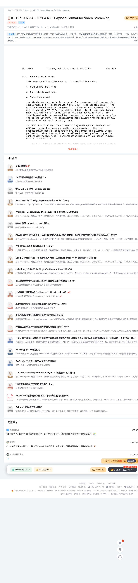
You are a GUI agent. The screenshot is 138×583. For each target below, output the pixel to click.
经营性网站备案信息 (84, 491)
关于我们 (43, 487)
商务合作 (62, 487)
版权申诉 (77, 494)
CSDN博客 (111, 484)
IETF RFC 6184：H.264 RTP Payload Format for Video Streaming (60, 18)
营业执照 (96, 494)
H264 (21, 22)
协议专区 (82, 487)
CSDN (91, 484)
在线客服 (130, 487)
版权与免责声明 (66, 494)
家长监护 (124, 491)
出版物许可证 (86, 494)
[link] (9, 10)
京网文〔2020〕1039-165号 (64, 491)
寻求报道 (72, 487)
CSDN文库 (100, 484)
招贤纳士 (52, 487)
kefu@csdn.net (115, 487)
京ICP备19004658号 (45, 491)
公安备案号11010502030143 (25, 491)
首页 (9, 10)
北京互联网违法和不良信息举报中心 (106, 491)
